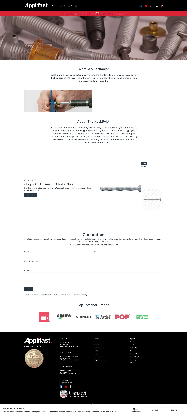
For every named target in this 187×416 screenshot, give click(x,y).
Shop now (30, 195)
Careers (132, 351)
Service (132, 342)
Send (29, 289)
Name (26, 252)
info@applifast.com (66, 383)
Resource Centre (100, 357)
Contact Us (72, 6)
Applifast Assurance (101, 360)
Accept (155, 410)
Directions (74, 346)
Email (96, 252)
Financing (133, 360)
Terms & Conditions (136, 357)
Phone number (31, 261)
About (96, 342)
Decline (174, 410)
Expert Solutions (100, 348)
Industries (98, 351)
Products (62, 6)
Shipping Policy (134, 363)
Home (54, 6)
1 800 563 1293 (64, 381)
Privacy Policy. (111, 412)
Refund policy (99, 366)
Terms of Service (77, 295)
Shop (96, 354)
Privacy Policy (64, 295)
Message (28, 271)
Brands (97, 345)
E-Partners (133, 345)
